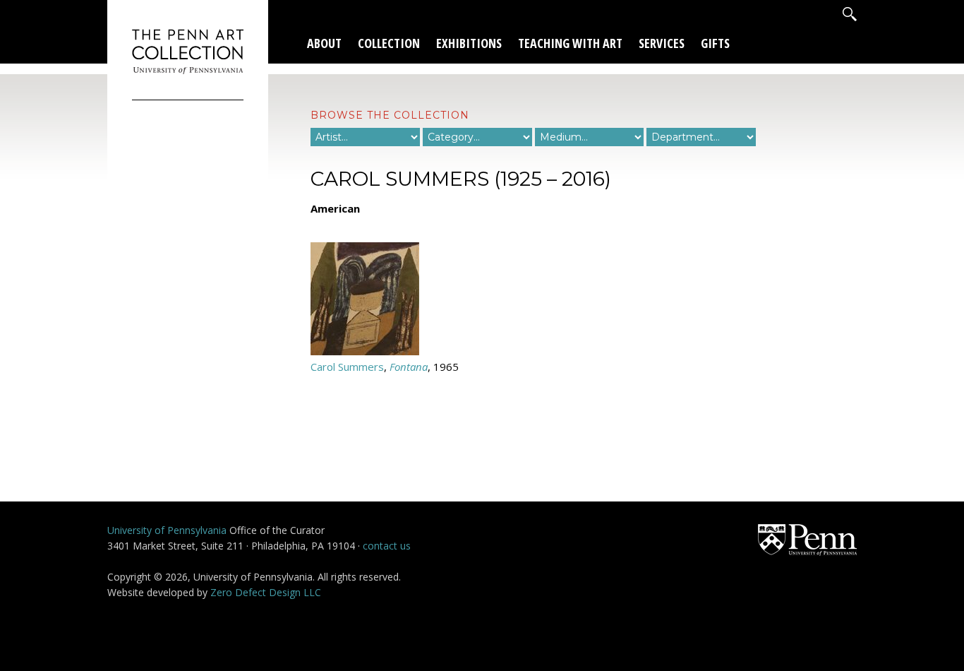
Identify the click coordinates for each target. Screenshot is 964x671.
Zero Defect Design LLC (265, 592)
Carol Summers (347, 367)
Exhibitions (469, 43)
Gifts (715, 43)
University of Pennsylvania (167, 530)
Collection (389, 43)
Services (662, 43)
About (324, 43)
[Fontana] (365, 351)
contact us (387, 545)
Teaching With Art (570, 43)
